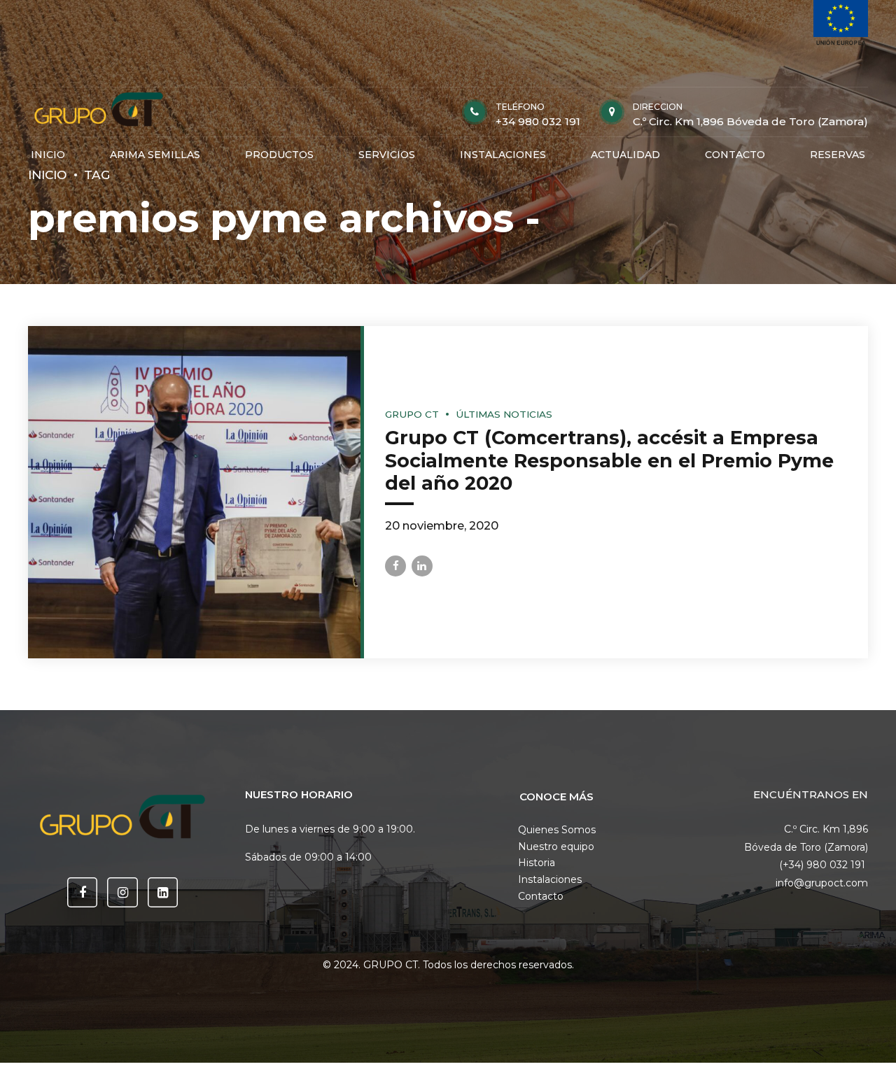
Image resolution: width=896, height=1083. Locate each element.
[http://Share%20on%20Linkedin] (422, 565)
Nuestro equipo (556, 846)
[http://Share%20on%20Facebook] (395, 565)
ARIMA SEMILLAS (155, 154)
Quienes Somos (557, 829)
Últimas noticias (504, 414)
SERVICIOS (386, 154)
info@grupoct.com (822, 883)
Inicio (47, 174)
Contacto (541, 896)
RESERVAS (837, 154)
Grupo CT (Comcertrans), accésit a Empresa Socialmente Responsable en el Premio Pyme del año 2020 (609, 460)
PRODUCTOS (279, 154)
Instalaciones (550, 879)
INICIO (48, 154)
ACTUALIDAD (625, 154)
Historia (536, 862)
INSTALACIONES (503, 154)
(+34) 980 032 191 (823, 864)
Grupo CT (412, 414)
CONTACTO (735, 154)
